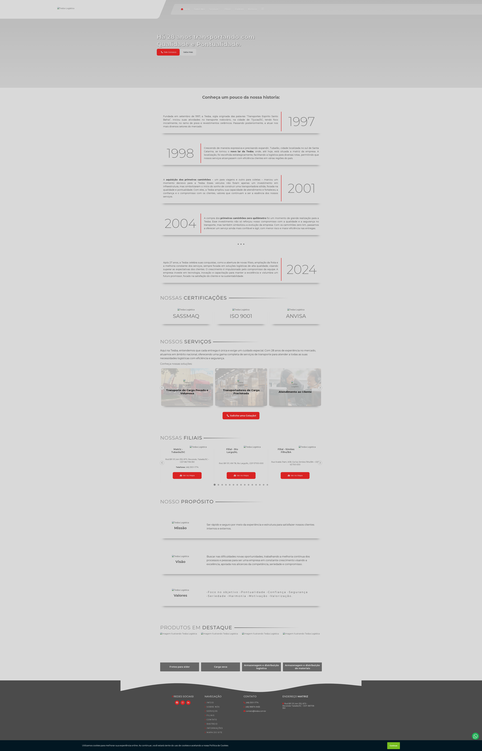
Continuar (393, 746)
